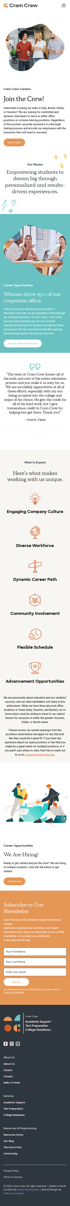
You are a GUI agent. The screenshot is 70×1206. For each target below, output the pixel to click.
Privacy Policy (11, 1170)
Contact (8, 1076)
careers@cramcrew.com (39, 754)
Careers (8, 1070)
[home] (21, 5)
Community (11, 1153)
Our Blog (9, 1141)
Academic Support (14, 1102)
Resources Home (13, 1134)
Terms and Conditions (14, 992)
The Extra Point (13, 1147)
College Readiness (14, 1114)
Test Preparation (13, 1108)
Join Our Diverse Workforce (23, 343)
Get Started (14, 881)
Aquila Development (28, 1189)
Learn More (14, 142)
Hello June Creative (14, 1193)
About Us (9, 1063)
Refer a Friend (12, 1082)
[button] (63, 5)
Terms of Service (13, 1177)
